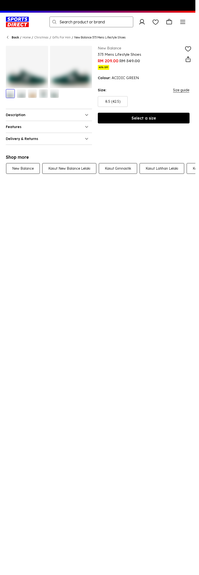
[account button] (142, 22)
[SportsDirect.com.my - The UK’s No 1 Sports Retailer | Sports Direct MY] (17, 22)
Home (27, 37)
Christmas (41, 37)
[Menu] (183, 22)
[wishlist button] (155, 22)
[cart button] (169, 22)
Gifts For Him (61, 37)
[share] (188, 59)
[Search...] (54, 22)
